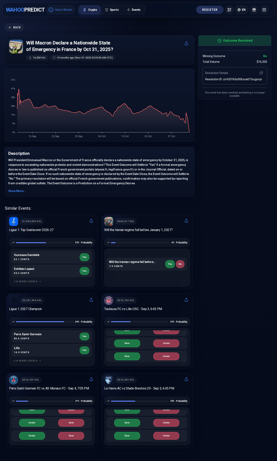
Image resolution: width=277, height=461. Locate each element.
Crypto (92, 9)
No (180, 264)
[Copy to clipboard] (261, 73)
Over (127, 330)
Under (166, 330)
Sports (114, 9)
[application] (100, 106)
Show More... (17, 191)
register (210, 9)
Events (136, 9)
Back (17, 27)
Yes (84, 257)
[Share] (186, 43)
